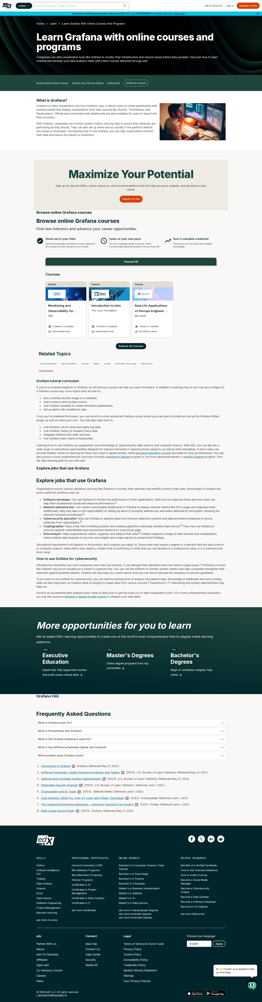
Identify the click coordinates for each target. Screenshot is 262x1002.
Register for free (248, 5)
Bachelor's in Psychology (133, 873)
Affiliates (41, 959)
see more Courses (46, 919)
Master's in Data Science (133, 902)
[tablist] (131, 261)
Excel (39, 893)
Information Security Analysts (59, 785)
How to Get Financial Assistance (199, 870)
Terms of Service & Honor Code (144, 943)
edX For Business (214, 5)
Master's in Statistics (130, 893)
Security (91, 959)
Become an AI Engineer (194, 906)
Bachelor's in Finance (131, 878)
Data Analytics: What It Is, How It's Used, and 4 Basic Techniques (82, 798)
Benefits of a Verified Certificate (199, 865)
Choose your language (201, 936)
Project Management (48, 907)
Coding (107, 364)
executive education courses (153, 453)
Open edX (42, 965)
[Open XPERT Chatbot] (252, 983)
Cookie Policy (132, 954)
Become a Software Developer (198, 901)
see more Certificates (84, 910)
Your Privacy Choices (137, 981)
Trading (40, 878)
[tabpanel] (131, 308)
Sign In (230, 5)
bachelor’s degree (118, 456)
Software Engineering (48, 902)
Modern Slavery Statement (140, 970)
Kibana (96, 364)
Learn (22, 5)
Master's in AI (127, 898)
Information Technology (125, 364)
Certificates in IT (81, 902)
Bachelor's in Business (132, 883)
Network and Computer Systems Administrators (71, 778)
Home (40, 23)
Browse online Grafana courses (52, 83)
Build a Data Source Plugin (57, 810)
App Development (48, 364)
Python (40, 865)
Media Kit (91, 965)
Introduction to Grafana (55, 766)
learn (53, 23)
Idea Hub (91, 943)
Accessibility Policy (136, 959)
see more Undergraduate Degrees (138, 910)
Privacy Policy (132, 949)
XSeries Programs (82, 879)
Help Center (93, 954)
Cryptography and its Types (58, 791)
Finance (40, 888)
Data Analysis (44, 883)
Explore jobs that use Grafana (88, 83)
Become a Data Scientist (195, 896)
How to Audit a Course (194, 875)
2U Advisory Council (49, 970)
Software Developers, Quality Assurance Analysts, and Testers (80, 772)
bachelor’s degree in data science (86, 596)
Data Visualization (69, 364)
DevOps (85, 364)
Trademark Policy (135, 965)
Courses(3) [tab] (131, 261)
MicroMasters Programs (86, 870)
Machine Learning (46, 912)
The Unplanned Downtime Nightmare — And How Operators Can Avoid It (87, 804)
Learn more (179, 13)
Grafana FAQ (113, 83)
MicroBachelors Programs (87, 875)
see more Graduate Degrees (135, 913)
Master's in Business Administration (139, 888)
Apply (219, 943)
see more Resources (193, 913)
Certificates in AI (81, 884)
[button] (125, 5)
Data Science (147, 364)
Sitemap (129, 975)
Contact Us (93, 949)
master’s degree (194, 456)
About (40, 949)
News (40, 981)
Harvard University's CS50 (87, 865)
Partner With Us (46, 943)
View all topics (46, 370)
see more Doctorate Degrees (135, 917)
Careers (41, 975)
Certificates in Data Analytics (88, 898)
